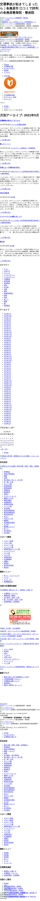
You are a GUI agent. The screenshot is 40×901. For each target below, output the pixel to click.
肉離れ (6, 561)
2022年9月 (7, 338)
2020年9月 (7, 387)
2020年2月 (7, 401)
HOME (6, 452)
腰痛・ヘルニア (9, 751)
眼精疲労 (7, 492)
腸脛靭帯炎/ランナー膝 (12, 549)
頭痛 (5, 478)
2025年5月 (7, 314)
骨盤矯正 (32, 148)
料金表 (6, 70)
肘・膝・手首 (8, 482)
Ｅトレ (12, 220)
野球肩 (6, 563)
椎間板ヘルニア (9, 527)
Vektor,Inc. (33, 896)
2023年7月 (7, 318)
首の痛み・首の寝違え (11, 755)
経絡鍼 (6, 855)
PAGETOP (3, 704)
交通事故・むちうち (11, 593)
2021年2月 (7, 377)
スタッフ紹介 (8, 649)
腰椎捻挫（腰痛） (10, 595)
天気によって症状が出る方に (10, 167)
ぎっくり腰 (8, 484)
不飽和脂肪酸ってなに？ (12, 679)
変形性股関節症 (9, 510)
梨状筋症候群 (8, 504)
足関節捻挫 (8, 557)
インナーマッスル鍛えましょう (11, 216)
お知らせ (13, 171)
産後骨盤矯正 (8, 293)
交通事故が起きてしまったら (10, 120)
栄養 (5, 289)
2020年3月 (7, 399)
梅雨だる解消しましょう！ (13, 685)
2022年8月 (7, 340)
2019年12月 (8, 405)
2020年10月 (8, 385)
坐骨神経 (24, 220)
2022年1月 (7, 354)
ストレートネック (10, 496)
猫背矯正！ (8, 683)
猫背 (5, 291)
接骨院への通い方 (10, 871)
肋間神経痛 (8, 488)
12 (5, 440)
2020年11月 (8, 383)
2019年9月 (7, 411)
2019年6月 (7, 417)
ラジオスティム (15, 148)
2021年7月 (7, 366)
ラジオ (6, 577)
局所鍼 (6, 853)
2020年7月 (7, 391)
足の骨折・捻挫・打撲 (11, 597)
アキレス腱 (8, 543)
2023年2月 (7, 328)
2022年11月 (8, 334)
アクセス (7, 72)
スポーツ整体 (8, 541)
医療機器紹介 (8, 582)
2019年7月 (7, 415)
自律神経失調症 (9, 522)
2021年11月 (8, 358)
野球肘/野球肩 (9, 565)
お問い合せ (8, 657)
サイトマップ (8, 661)
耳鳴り (6, 494)
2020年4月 (7, 397)
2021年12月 (8, 356)
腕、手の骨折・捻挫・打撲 (13, 599)
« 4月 (1, 449)
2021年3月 (7, 375)
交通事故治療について (11, 681)
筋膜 (5, 295)
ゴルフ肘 (7, 555)
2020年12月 (8, 381)
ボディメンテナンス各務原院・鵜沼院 (21, 893)
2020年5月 (7, 395)
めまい (6, 516)
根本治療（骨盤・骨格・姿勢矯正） (16, 745)
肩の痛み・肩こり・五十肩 (13, 480)
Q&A (5, 653)
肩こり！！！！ (5, 144)
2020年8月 (7, 389)
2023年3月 (7, 326)
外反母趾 (7, 508)
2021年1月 (7, 379)
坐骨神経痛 (8, 486)
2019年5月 (7, 419)
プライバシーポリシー (11, 659)
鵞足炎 (6, 567)
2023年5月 (7, 322)
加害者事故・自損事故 (11, 601)
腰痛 (24, 124)
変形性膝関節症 (9, 512)
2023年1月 (7, 330)
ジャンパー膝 (8, 547)
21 (9, 443)
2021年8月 (7, 364)
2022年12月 (8, 332)
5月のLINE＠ (4, 193)
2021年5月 (7, 371)
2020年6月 (7, 393)
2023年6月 (7, 320)
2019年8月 (7, 413)
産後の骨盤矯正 (9, 474)
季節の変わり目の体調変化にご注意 (16, 677)
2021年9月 (7, 362)
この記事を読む (5, 140)
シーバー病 (8, 506)
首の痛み (7, 533)
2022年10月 (8, 336)
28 (9, 445)
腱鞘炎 (6, 520)
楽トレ (6, 859)
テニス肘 (7, 553)
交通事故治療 (8, 66)
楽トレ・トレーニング (11, 575)
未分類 (34, 171)
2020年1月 (7, 403)
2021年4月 (7, 373)
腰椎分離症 (8, 500)
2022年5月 (7, 346)
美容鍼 (6, 857)
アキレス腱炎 (8, 820)
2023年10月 (8, 316)
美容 (5, 297)
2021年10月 (8, 360)
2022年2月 (7, 352)
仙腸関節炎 (8, 502)
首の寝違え (8, 531)
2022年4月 (7, 348)
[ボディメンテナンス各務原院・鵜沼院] (14, 18)
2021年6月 (7, 369)
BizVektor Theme (21, 896)
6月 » (6, 449)
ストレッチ (8, 579)
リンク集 (7, 663)
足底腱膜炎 (8, 559)
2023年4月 (7, 324)
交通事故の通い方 (10, 737)
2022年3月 (7, 350)
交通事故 (20, 124)
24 (1, 445)
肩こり (26, 148)
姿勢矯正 (26, 171)
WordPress (11, 896)
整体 (22, 148)
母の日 (2, 241)
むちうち (13, 124)
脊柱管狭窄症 (8, 514)
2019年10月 (8, 409)
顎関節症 (7, 490)
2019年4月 (7, 421)
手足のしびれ (8, 518)
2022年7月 (7, 342)
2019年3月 (7, 423)
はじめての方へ (9, 68)
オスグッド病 (8, 545)
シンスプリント (9, 551)
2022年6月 (7, 344)
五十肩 (6, 524)
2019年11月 (8, 407)
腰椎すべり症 (8, 498)
